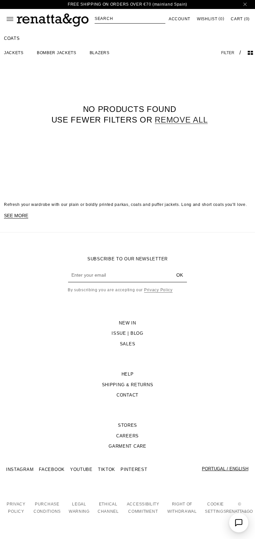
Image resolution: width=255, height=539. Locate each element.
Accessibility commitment (143, 508)
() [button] (210, 18)
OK (179, 275)
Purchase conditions (47, 508)
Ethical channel (108, 508)
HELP (128, 374)
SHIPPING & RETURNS (127, 384)
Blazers (100, 52)
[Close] (245, 4)
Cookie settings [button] (215, 508)
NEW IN (127, 322)
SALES (127, 343)
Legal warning (79, 508)
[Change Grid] (250, 52)
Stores (127, 425)
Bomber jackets (56, 52)
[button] (130, 18)
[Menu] (10, 19)
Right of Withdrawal (182, 508)
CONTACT (127, 395)
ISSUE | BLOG (127, 333)
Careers (127, 435)
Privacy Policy (158, 290)
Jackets (14, 52)
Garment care (127, 446)
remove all (181, 119)
